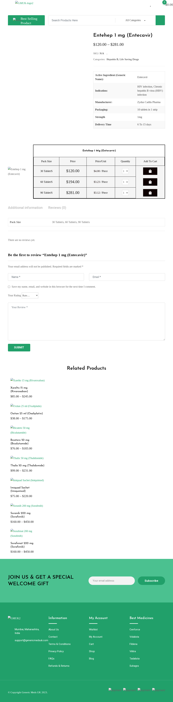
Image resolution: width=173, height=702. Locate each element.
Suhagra (134, 665)
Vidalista (134, 636)
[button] (91, 3)
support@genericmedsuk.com (31, 640)
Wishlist (93, 629)
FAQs (51, 658)
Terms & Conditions (59, 644)
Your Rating (14, 295)
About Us (53, 629)
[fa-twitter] (78, 691)
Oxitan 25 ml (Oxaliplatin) (26, 413)
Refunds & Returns (58, 665)
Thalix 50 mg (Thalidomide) (27, 465)
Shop (92, 651)
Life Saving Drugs (129, 59)
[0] (161, 4)
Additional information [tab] (25, 208)
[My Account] (145, 4)
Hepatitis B (112, 59)
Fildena (133, 644)
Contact (52, 636)
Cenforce (135, 629)
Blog (91, 658)
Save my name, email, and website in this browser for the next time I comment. (54, 286)
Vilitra (133, 651)
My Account (95, 636)
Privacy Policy (56, 651)
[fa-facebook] (72, 691)
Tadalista (135, 658)
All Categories (133, 20)
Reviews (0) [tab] (57, 208)
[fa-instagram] (84, 691)
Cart (91, 644)
